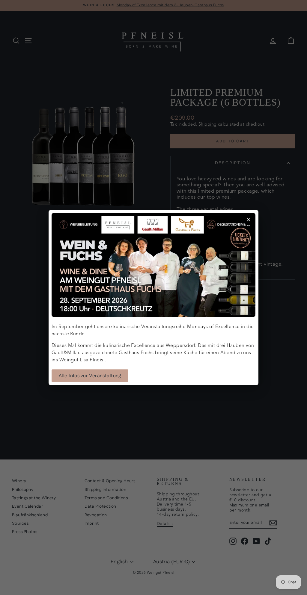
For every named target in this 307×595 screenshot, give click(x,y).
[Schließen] (248, 219)
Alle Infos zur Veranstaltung (90, 375)
